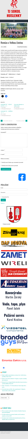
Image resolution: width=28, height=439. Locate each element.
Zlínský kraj (6, 408)
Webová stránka (5, 158)
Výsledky (25, 46)
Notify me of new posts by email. (10, 165)
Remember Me (5, 197)
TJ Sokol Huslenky (14, 13)
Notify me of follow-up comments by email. (12, 162)
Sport (4, 372)
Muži (21, 46)
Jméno (3, 150)
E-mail (3, 154)
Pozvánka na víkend (21, 120)
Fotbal (18, 46)
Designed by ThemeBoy (5, 433)
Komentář (3, 132)
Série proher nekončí (6, 120)
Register (3, 203)
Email (2, 187)
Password (3, 192)
